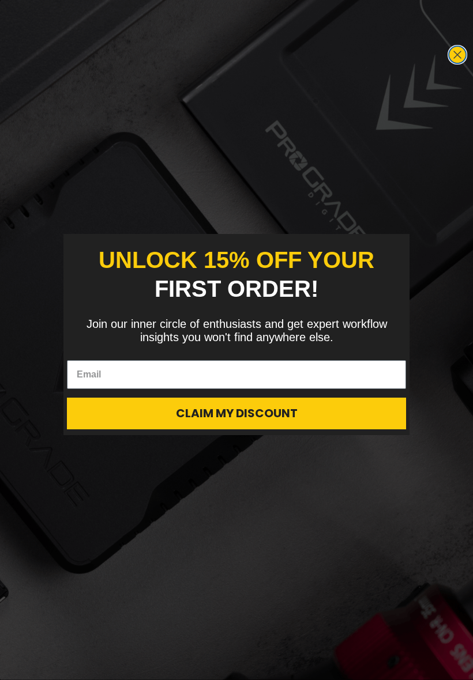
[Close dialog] (457, 54)
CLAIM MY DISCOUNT (237, 413)
